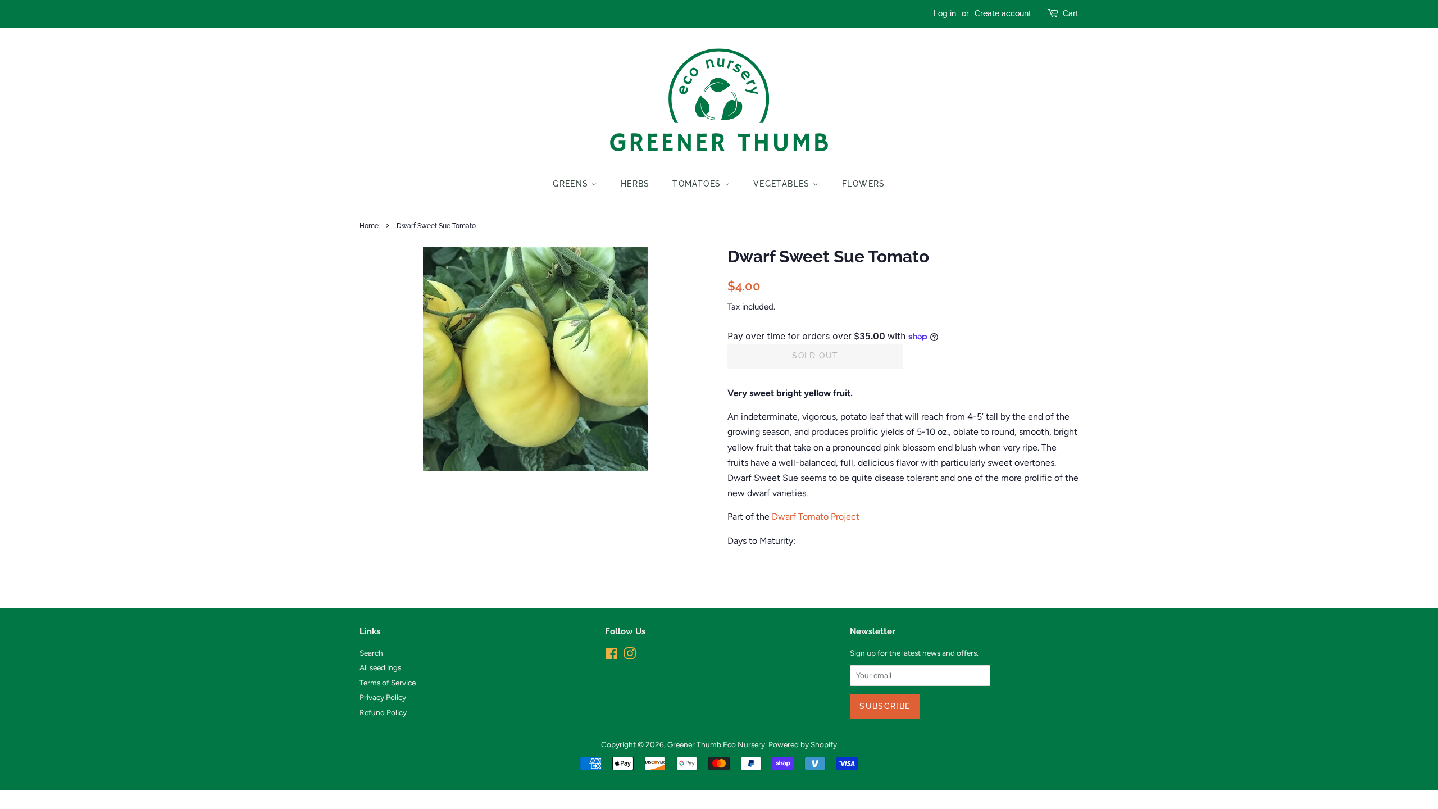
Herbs (635, 183)
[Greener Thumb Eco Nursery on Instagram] (630, 655)
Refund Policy (383, 712)
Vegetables (783, 183)
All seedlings (380, 667)
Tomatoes (698, 183)
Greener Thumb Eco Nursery (716, 744)
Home (369, 226)
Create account (1003, 13)
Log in (945, 13)
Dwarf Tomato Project (815, 516)
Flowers (863, 183)
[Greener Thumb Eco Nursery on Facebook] (611, 655)
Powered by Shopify (802, 744)
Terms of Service (388, 682)
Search (371, 652)
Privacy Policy (383, 697)
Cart (1070, 13)
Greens (572, 183)
